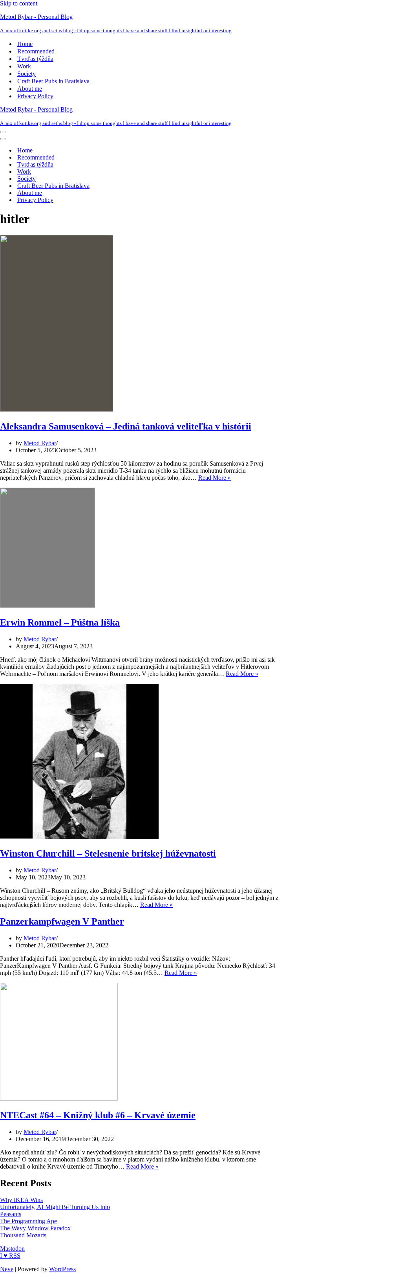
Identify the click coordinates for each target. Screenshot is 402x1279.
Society (26, 73)
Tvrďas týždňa (35, 58)
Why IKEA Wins (21, 1199)
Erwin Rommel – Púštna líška (60, 622)
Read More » (214, 477)
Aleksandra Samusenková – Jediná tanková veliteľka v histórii (125, 426)
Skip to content (18, 3)
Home (25, 43)
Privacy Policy (35, 96)
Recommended (36, 51)
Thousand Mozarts (23, 1235)
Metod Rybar (40, 443)
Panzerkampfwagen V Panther (62, 921)
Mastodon (12, 1248)
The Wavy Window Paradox (35, 1228)
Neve (6, 1269)
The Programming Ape (28, 1221)
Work (24, 66)
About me (29, 88)
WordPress (62, 1269)
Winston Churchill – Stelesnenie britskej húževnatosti (108, 853)
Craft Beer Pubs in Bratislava (53, 81)
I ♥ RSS (10, 1255)
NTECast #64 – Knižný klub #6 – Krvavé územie (98, 1115)
